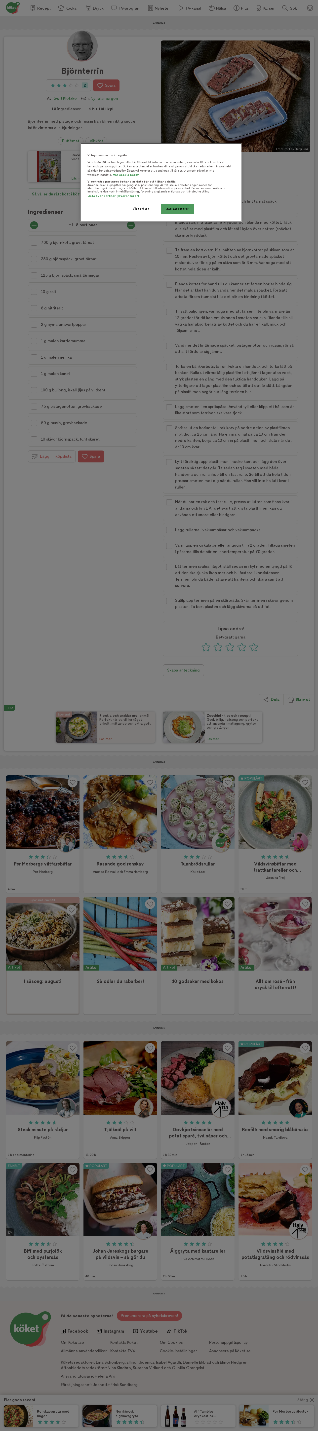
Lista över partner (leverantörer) (113, 196)
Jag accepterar (177, 209)
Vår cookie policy (126, 175)
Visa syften (141, 208)
